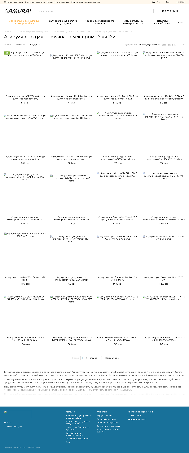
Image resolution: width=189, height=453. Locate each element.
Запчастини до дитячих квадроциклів (63, 22)
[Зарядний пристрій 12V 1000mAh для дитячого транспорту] (25, 72)
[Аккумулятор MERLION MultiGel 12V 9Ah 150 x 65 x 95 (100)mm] (25, 314)
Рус (158, 2)
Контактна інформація (58, 2)
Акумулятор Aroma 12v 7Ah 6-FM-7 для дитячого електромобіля (117, 97)
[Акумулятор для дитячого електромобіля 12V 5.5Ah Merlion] (118, 132)
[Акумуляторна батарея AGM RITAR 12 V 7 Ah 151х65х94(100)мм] (118, 314)
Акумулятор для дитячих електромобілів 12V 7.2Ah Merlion (164, 158)
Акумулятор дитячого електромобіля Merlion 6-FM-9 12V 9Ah (164, 218)
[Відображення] (182, 45)
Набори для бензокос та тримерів (100, 22)
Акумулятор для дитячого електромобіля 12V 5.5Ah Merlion (117, 158)
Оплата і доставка (13, 2)
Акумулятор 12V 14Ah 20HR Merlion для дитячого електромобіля (71, 97)
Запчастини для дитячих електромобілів (24, 22)
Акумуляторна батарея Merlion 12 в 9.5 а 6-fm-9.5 (117, 278)
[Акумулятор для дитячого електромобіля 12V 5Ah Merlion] (71, 253)
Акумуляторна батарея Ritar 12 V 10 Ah (163, 278)
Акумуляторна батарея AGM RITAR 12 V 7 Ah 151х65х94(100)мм (117, 339)
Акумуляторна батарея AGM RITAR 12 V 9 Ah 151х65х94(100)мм (164, 339)
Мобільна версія (14, 427)
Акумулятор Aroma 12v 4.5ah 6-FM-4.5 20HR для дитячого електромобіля (164, 97)
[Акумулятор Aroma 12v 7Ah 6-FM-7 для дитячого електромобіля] (118, 72)
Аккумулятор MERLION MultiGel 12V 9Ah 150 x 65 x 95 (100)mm (25, 339)
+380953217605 (170, 11)
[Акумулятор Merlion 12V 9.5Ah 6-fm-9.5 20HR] (25, 253)
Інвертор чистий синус (162, 22)
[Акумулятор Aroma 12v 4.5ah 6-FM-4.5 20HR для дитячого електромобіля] (164, 72)
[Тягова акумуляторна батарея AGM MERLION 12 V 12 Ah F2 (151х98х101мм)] (71, 314)
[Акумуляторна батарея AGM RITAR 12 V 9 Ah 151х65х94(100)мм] (164, 314)
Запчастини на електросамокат (133, 22)
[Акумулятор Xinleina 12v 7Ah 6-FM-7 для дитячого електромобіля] (118, 193)
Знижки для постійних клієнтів (85, 2)
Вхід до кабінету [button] (105, 416)
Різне (180, 22)
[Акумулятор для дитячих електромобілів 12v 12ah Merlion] (71, 193)
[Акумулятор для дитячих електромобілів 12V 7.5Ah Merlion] (25, 193)
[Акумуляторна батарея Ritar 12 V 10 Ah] (164, 253)
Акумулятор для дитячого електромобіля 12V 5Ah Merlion (71, 278)
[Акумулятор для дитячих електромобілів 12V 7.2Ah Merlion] (164, 132)
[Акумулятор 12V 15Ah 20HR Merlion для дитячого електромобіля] (71, 132)
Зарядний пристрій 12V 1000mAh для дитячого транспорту (25, 97)
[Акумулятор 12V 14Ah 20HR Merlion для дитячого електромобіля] (71, 72)
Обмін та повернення (35, 2)
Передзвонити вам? (136, 419)
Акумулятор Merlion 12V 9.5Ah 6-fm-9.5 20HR (25, 278)
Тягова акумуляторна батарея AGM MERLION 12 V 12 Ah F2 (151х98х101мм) (71, 339)
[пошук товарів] (151, 11)
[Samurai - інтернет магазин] (18, 414)
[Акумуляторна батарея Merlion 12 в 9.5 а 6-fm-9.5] (118, 253)
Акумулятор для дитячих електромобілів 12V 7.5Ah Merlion (25, 218)
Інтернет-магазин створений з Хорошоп (22, 447)
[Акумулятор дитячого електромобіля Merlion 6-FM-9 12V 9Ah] (164, 193)
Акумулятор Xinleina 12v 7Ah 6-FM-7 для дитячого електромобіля (118, 218)
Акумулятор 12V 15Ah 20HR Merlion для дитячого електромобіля (71, 158)
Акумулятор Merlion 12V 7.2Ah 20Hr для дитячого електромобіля (25, 158)
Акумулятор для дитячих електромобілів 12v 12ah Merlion (71, 218)
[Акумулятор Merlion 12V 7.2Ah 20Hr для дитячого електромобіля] (25, 132)
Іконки (19, 45)
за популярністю (148, 45)
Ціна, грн (33, 45)
